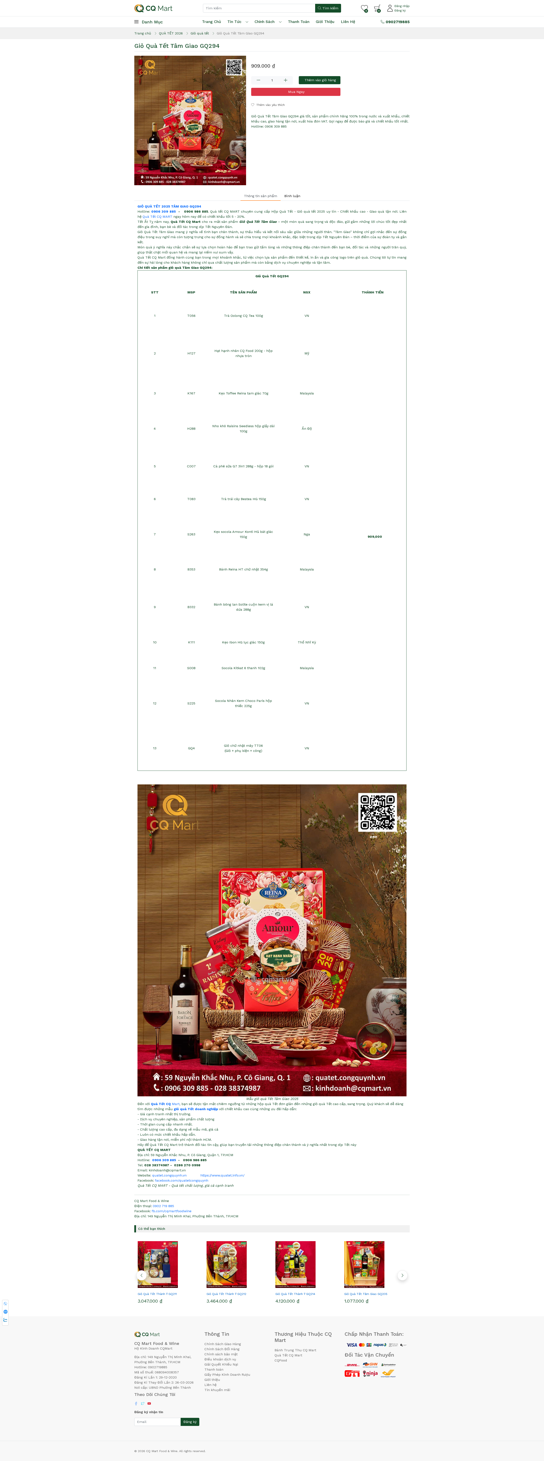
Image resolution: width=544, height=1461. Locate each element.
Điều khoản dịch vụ (220, 1359)
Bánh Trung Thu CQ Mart (295, 1350)
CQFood (281, 1360)
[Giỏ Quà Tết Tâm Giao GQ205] (306, 1264)
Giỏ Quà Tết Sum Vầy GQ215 (364, 1294)
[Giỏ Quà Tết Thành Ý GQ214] (238, 1264)
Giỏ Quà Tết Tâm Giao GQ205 (297, 1294)
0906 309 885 (163, 211)
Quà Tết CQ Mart (288, 1355)
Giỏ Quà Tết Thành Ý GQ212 (157, 1294)
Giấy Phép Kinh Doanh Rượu (227, 1375)
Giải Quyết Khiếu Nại (221, 1364)
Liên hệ (348, 21)
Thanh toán (213, 1369)
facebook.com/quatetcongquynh (181, 1180)
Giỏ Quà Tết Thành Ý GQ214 (226, 1294)
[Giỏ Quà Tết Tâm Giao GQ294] (190, 120)
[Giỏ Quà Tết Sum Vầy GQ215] (375, 1264)
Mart (165, 1104)
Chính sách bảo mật (221, 1354)
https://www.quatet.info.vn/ (222, 1175)
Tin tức (234, 21)
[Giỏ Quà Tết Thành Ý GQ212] (169, 1264)
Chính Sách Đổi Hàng (221, 1349)
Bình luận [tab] (292, 196)
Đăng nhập (402, 6)
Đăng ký (400, 10)
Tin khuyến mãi (217, 1390)
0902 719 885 (163, 1206)
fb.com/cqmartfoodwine (171, 1211)
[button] (141, 1275)
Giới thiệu (212, 1380)
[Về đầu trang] (532, 1435)
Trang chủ (211, 21)
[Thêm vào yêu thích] (161, 1286)
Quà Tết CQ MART (157, 217)
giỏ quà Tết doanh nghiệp (196, 1109)
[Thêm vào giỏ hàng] (176, 1286)
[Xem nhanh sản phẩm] (169, 1286)
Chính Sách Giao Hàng (222, 1344)
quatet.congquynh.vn (169, 1175)
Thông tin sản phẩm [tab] (260, 196)
